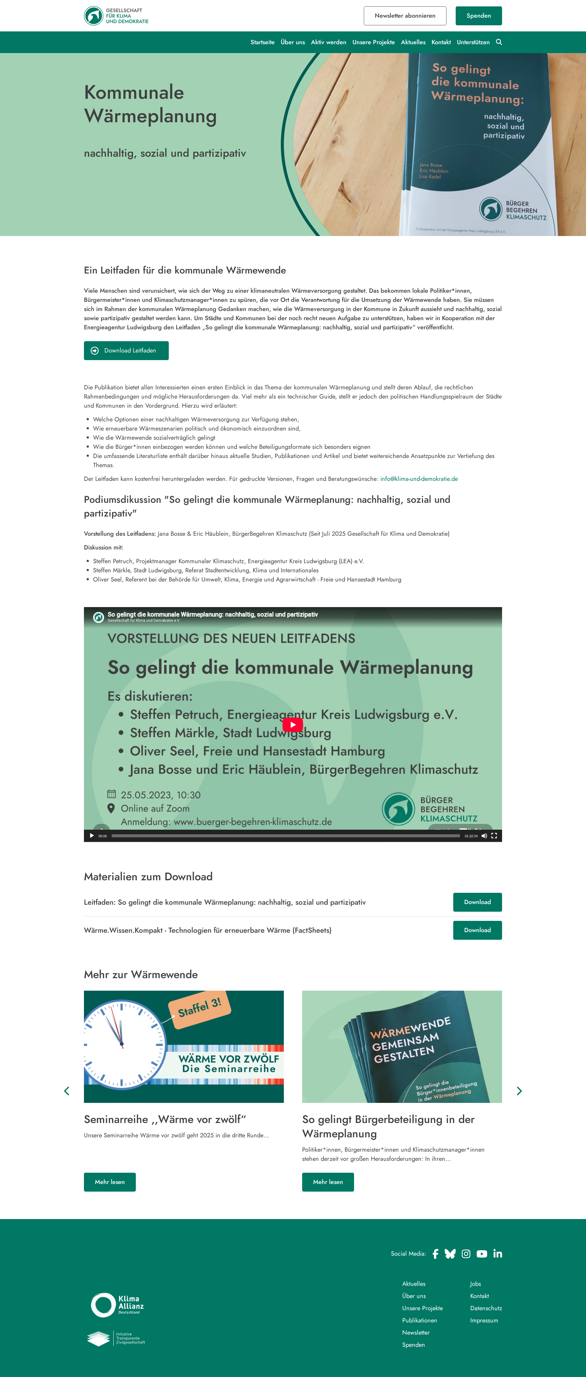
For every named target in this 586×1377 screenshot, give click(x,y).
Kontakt (441, 42)
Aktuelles (413, 42)
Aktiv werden (328, 42)
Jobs (475, 1283)
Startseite (263, 42)
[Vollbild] (494, 836)
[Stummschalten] (484, 836)
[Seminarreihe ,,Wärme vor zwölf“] (184, 1047)
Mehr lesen (110, 1182)
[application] (293, 724)
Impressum (484, 1320)
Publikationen (419, 1320)
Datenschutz (486, 1308)
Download (477, 902)
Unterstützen (473, 42)
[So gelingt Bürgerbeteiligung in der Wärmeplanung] (402, 1047)
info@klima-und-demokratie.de (419, 478)
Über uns (293, 42)
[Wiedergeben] (92, 836)
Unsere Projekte (374, 42)
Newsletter (416, 1332)
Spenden (479, 15)
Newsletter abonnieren (405, 15)
